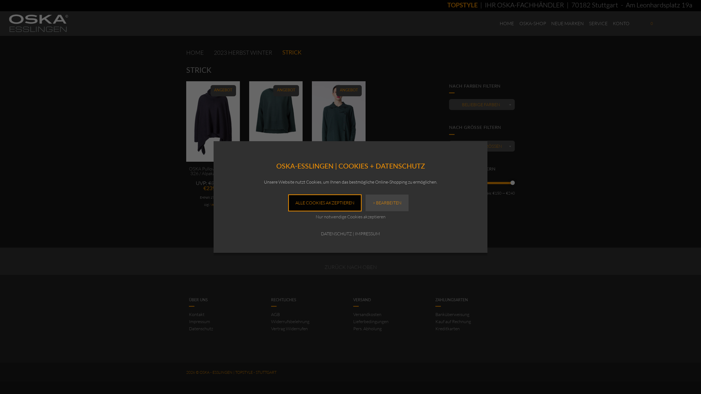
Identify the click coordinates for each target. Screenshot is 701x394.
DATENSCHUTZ (336, 233)
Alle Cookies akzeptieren (324, 202)
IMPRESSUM (367, 233)
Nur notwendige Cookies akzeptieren (351, 216)
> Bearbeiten (387, 202)
